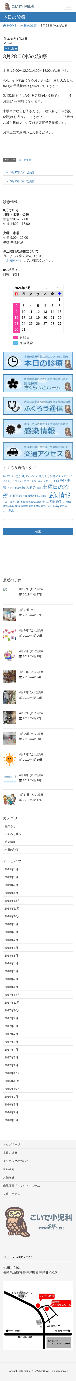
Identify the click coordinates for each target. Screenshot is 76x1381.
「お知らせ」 (12, 260)
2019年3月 (11, 877)
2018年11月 (11, 908)
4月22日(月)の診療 (31, 713)
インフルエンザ (18, 481)
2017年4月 (11, 1049)
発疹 (59, 501)
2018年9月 (11, 924)
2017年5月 (11, 1041)
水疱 (22, 501)
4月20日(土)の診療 (31, 733)
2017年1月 (11, 1065)
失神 (25, 496)
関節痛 (24, 506)
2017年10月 (12, 1010)
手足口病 (7, 501)
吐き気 (18, 488)
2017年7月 (11, 1034)
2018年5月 (11, 955)
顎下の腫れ (46, 506)
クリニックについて (16, 1161)
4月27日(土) (27, 609)
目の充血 (66, 501)
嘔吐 (39, 488)
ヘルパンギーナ (44, 481)
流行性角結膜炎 (33, 501)
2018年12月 (12, 900)
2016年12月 (12, 1073)
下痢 (56, 481)
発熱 (52, 501)
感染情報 (59, 495)
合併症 (10, 488)
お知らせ (10, 826)
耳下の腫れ (8, 506)
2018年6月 (11, 947)
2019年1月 (11, 892)
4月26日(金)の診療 (31, 630)
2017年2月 (11, 1057)
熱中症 (45, 501)
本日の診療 (11, 48)
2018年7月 (11, 939)
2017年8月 (11, 1026)
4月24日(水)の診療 (31, 671)
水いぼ (16, 501)
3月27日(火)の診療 (22, 172)
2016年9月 (11, 1096)
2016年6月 (11, 1120)
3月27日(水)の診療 (31, 589)
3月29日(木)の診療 (22, 181)
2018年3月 (11, 971)
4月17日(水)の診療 (31, 794)
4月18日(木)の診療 (31, 775)
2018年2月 (11, 979)
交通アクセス (11, 1194)
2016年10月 (12, 1088)
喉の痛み (29, 488)
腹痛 (18, 506)
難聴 (31, 506)
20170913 (8, 476)
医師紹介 (8, 1169)
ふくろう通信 (12, 834)
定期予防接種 (37, 496)
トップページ (11, 1144)
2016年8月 (11, 1104)
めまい (59, 476)
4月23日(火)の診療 (31, 692)
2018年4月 (11, 963)
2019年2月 (11, 885)
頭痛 (37, 506)
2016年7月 (11, 1112)
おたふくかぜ (46, 476)
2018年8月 (11, 932)
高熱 (56, 506)
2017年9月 (11, 1018)
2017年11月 (11, 1002)
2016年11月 (11, 1081)
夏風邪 (17, 496)
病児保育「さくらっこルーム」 (23, 1185)
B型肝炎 (19, 476)
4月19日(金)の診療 (31, 754)
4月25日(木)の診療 (31, 651)
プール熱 (31, 481)
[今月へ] (52, 288)
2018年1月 (11, 987)
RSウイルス (31, 476)
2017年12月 (12, 994)
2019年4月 (11, 869)
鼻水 (11, 510)
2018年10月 (12, 916)
